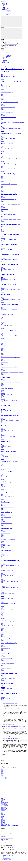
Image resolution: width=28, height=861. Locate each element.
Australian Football (4, 778)
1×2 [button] (1, 815)
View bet (2, 79)
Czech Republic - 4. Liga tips (9, 164)
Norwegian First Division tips (9, 643)
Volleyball (2, 773)
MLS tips (3, 425)
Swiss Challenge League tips (8, 451)
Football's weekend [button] (4, 807)
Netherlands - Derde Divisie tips (9, 71)
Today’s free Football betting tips (12, 69)
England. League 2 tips (7, 598)
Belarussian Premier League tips (9, 415)
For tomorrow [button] (3, 801)
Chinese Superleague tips (7, 621)
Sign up (5, 64)
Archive (11, 847)
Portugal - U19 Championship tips (10, 204)
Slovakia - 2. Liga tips (7, 153)
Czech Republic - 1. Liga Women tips (11, 133)
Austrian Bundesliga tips (7, 663)
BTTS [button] (2, 811)
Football (2, 769)
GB (3, 759)
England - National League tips (9, 102)
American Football (4, 777)
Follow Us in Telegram (5, 825)
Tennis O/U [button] (2, 818)
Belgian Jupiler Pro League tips (9, 461)
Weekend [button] (2, 806)
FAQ (4, 7)
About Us (5, 9)
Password (3, 43)
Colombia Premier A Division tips (10, 560)
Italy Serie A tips (5, 405)
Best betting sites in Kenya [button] (5, 824)
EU (3, 758)
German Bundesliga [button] (4, 787)
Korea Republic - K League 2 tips (10, 254)
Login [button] (2, 40)
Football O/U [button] (3, 816)
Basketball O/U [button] (3, 819)
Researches (8, 13)
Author (7, 14)
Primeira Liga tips (6, 441)
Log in (2, 64)
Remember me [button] (5, 45)
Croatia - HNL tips (6, 341)
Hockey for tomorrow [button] (4, 803)
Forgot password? (12, 45)
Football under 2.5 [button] (3, 822)
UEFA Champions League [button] (5, 783)
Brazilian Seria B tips (6, 550)
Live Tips (5, 57)
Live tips (5, 3)
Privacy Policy (6, 858)
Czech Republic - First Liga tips (9, 174)
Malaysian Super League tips (9, 194)
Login (2, 46)
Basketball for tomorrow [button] (4, 805)
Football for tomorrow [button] (4, 802)
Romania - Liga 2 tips (7, 314)
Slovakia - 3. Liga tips (7, 143)
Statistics (5, 5)
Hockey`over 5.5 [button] (3, 821)
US (3, 760)
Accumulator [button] (3, 799)
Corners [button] (2, 812)
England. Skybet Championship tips (11, 471)
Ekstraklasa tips (5, 502)
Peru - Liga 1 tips (5, 294)
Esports (2, 775)
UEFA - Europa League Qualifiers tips (11, 82)
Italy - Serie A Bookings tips (8, 214)
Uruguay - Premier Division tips (9, 304)
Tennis (2, 771)
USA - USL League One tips (8, 284)
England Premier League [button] (4, 785)
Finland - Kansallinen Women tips (10, 224)
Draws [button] (2, 813)
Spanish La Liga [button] (3, 786)
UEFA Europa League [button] (4, 784)
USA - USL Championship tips (9, 264)
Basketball (2, 772)
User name (3, 42)
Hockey (2, 770)
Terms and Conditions (8, 859)
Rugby (2, 779)
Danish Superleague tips (7, 492)
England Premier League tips (9, 367)
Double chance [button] (3, 814)
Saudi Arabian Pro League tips (9, 693)
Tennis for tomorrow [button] (4, 804)
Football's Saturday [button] (4, 808)
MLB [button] (1, 796)
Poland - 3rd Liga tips (7, 112)
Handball (2, 776)
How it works (6, 8)
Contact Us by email (15, 825)
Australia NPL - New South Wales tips (11, 234)
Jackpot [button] (2, 800)
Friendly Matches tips (7, 683)
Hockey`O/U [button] (3, 817)
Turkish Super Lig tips (7, 481)
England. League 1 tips (7, 570)
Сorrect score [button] (3, 810)
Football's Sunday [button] (3, 809)
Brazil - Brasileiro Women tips (9, 244)
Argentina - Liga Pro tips (8, 274)
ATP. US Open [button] (3, 797)
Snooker (2, 780)
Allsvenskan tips (5, 653)
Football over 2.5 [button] (3, 820)
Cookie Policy (6, 856)
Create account (10, 47)
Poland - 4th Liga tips (7, 92)
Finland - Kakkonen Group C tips (10, 357)
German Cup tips (5, 377)
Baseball (2, 774)
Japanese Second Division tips (9, 673)
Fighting (2, 781)
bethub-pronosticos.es (8, 855)
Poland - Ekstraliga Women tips (9, 184)
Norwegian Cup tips (6, 512)
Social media (8, 11)
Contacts (8, 10)
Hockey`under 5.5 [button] (3, 823)
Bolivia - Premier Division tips (9, 331)
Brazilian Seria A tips (6, 528)
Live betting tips (4, 66)
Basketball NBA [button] (3, 795)
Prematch (5, 4)
